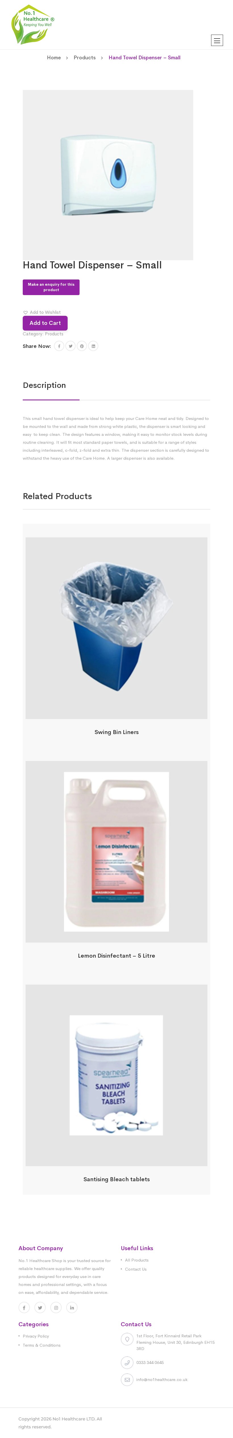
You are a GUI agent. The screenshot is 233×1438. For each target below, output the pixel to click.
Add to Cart (45, 323)
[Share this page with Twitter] (70, 346)
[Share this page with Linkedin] (93, 346)
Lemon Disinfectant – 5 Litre (116, 955)
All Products (137, 1260)
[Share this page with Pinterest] (82, 346)
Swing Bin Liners (117, 732)
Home (54, 57)
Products (85, 57)
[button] (42, 312)
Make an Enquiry (117, 715)
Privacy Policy (36, 1336)
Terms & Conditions (42, 1345)
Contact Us (136, 1269)
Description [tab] (44, 385)
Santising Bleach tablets (117, 1179)
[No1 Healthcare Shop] (33, 24)
